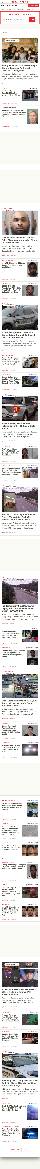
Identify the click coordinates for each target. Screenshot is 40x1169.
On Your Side (30, 9)
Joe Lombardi (6, 126)
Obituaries (34, 628)
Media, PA (5, 303)
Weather (35, 1012)
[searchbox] (17, 19)
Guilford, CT (6, 628)
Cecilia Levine (6, 83)
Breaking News (6, 9)
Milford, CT (5, 904)
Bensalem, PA (6, 374)
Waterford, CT (7, 843)
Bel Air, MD (5, 823)
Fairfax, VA (5, 885)
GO (32, 19)
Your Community (18, 9)
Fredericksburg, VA (8, 260)
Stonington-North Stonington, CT (13, 1126)
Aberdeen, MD (6, 465)
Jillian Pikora (6, 255)
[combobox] (16, 19)
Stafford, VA (6, 283)
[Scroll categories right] (38, 9)
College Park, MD (8, 672)
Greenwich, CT (7, 742)
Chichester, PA (7, 209)
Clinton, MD (6, 1103)
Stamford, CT (6, 88)
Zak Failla (5, 279)
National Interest (12, 40)
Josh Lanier (6, 103)
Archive (26, 1150)
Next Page (15, 1150)
